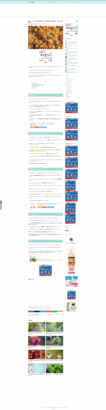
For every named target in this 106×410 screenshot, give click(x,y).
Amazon (32, 127)
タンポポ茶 (41, 307)
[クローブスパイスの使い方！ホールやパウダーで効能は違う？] (66, 47)
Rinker (40, 205)
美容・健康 (68, 96)
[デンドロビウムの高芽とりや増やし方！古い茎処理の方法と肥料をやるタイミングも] (66, 54)
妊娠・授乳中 (36, 307)
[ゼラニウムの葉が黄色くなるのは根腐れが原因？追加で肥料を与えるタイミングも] (66, 57)
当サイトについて (60, 407)
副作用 (43, 307)
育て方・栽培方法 (69, 91)
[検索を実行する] (77, 21)
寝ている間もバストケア (71, 301)
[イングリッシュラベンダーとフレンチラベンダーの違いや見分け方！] (66, 44)
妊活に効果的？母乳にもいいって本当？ (38, 84)
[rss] (76, 0)
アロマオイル (68, 78)
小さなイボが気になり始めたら (71, 275)
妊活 (47, 307)
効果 (45, 307)
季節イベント (68, 93)
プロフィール (71, 246)
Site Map (65, 407)
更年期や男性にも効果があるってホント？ (38, 85)
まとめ (33, 88)
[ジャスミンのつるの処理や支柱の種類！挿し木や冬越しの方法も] (66, 64)
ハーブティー (32, 307)
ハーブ (30, 307)
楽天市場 (36, 127)
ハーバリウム (68, 83)
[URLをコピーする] (60, 311)
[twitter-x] (75, 0)
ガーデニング (68, 81)
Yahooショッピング (43, 127)
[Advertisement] (53, 10)
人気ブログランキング (67, 231)
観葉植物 (68, 98)
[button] (31, 311)
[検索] (77, 0)
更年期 (49, 307)
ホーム (41, 407)
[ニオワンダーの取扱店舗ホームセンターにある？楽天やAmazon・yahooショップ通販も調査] (66, 61)
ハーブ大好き (31, 2)
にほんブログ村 (67, 227)
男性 (51, 307)
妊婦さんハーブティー (55, 407)
